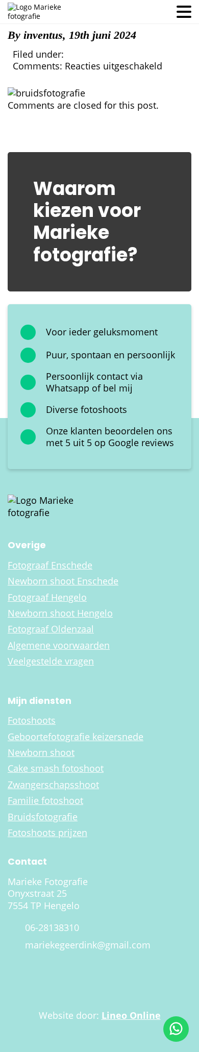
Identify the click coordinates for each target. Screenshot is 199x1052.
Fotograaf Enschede (50, 565)
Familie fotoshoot (45, 800)
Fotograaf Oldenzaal (51, 629)
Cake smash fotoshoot (56, 768)
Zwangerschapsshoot (53, 785)
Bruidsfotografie (43, 817)
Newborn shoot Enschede (63, 581)
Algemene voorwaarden (59, 645)
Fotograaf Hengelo (47, 597)
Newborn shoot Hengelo (60, 613)
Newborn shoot (41, 753)
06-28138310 (52, 928)
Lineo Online (131, 1015)
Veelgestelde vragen (51, 661)
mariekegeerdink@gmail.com (88, 945)
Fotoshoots (32, 720)
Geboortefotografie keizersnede (75, 737)
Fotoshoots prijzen (47, 833)
